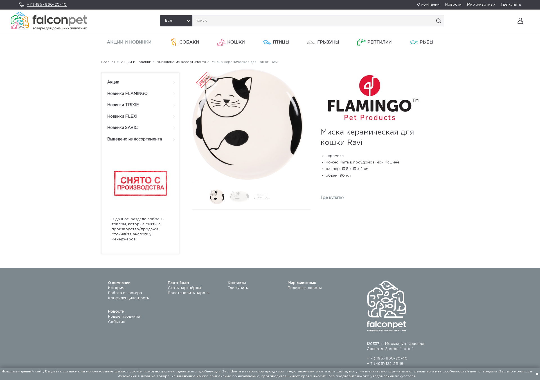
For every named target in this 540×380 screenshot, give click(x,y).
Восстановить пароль (188, 293)
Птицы (281, 42)
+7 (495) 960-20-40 (47, 4)
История (116, 288)
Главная (108, 61)
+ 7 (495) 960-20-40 (387, 358)
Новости (453, 4)
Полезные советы (305, 288)
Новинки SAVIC (122, 127)
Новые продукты (124, 316)
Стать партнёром (184, 288)
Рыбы (426, 42)
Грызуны (328, 42)
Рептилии (379, 42)
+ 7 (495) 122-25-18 (385, 363)
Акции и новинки (129, 42)
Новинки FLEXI (122, 116)
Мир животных (481, 4)
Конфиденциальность (128, 298)
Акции (113, 82)
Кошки (236, 42)
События (116, 322)
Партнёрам (178, 283)
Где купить (511, 4)
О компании (428, 4)
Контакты (237, 283)
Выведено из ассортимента (134, 139)
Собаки (189, 42)
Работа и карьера (125, 293)
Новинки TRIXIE (123, 105)
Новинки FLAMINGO (127, 93)
